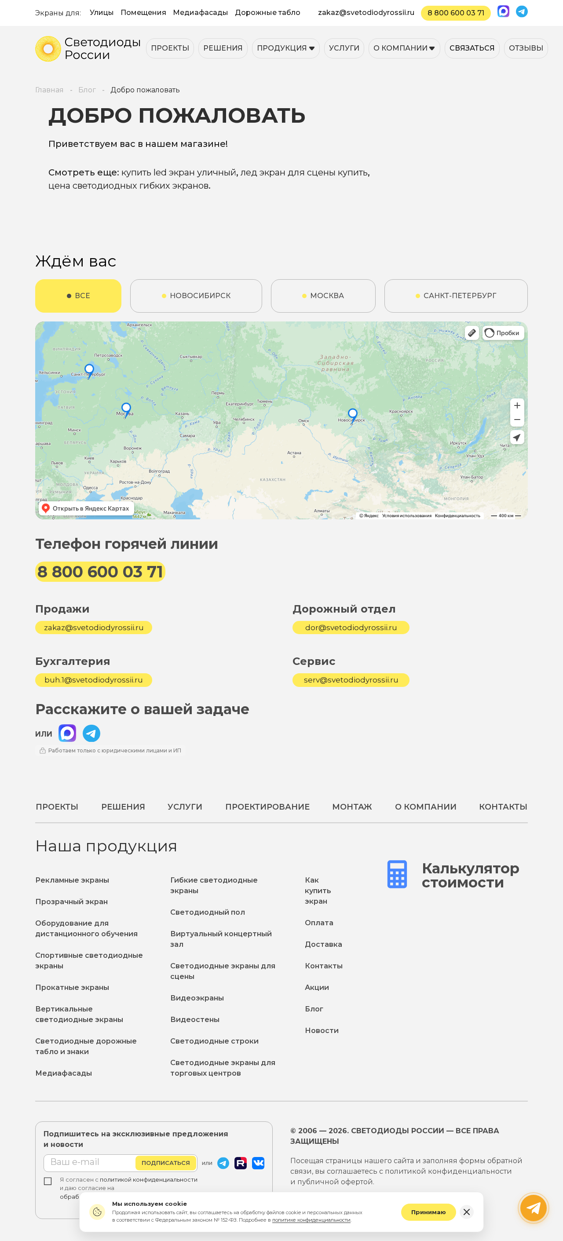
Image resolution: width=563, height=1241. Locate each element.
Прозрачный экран (71, 902)
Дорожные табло (267, 12)
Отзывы (526, 48)
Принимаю (428, 1211)
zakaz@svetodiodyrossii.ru (366, 12)
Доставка (323, 944)
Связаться (472, 48)
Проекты (170, 48)
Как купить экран (318, 890)
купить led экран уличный (178, 172)
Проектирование (267, 807)
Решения (223, 48)
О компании (400, 48)
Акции (317, 987)
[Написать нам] (533, 1208)
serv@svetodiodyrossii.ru (351, 680)
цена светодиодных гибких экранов (128, 185)
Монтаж (352, 807)
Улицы (102, 12)
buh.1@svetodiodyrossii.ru (93, 680)
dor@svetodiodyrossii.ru (351, 627)
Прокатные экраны (72, 987)
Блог (314, 1009)
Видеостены (194, 1019)
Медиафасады (200, 12)
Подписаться (166, 1162)
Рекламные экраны (72, 880)
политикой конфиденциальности (148, 1179)
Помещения (143, 12)
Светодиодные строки (214, 1041)
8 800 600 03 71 (456, 13)
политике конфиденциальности (311, 1220)
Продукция (282, 48)
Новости (322, 1030)
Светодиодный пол (207, 912)
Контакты (503, 807)
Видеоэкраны (197, 998)
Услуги (344, 48)
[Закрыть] (467, 1212)
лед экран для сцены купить (304, 172)
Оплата (319, 923)
